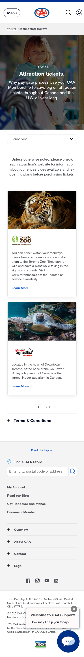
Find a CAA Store (27, 462)
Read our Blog (18, 495)
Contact (19, 554)
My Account (16, 487)
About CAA (22, 541)
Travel (12, 29)
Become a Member (21, 512)
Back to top (40, 450)
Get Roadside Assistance (26, 504)
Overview (20, 529)
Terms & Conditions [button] (32, 420)
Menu (12, 12)
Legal (17, 566)
